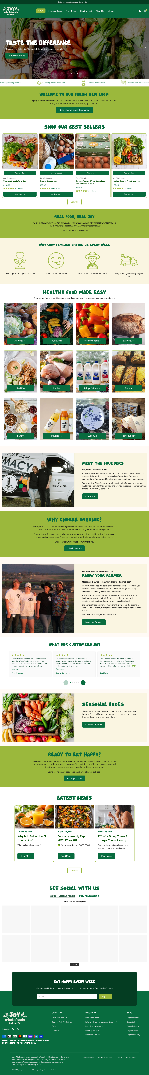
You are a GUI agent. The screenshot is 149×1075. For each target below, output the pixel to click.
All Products (20, 340)
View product (20, 173)
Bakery (128, 388)
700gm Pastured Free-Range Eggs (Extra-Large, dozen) (90, 182)
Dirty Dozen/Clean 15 (94, 1026)
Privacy (119, 1057)
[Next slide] (145, 46)
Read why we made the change (74, 110)
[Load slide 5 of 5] (81, 73)
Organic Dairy (133, 1026)
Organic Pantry (133, 1035)
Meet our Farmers (59, 1018)
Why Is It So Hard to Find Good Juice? (33, 838)
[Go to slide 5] (78, 682)
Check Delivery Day (18, 55)
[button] (40, 10)
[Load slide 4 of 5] (77, 73)
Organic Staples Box (48, 181)
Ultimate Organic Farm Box (14, 181)
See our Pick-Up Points (62, 1022)
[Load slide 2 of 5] (71, 73)
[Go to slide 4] (76, 682)
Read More (26, 856)
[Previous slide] (3, 46)
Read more (15, 669)
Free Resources (92, 1018)
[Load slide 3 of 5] (74, 73)
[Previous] (65, 682)
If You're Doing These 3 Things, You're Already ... (113, 838)
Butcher (57, 388)
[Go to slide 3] (74, 682)
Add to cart (20, 194)
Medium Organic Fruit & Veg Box (126, 181)
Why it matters (74, 548)
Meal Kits (20, 388)
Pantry (20, 435)
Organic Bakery (133, 1022)
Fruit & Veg (56, 340)
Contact (55, 1030)
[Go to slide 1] (70, 682)
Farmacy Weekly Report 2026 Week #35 (73, 838)
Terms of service (105, 1057)
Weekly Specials (92, 340)
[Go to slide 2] (72, 682)
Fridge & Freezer (92, 388)
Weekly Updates (92, 1035)
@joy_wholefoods (62, 896)
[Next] (83, 682)
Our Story (90, 496)
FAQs (54, 1026)
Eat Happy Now (74, 778)
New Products (129, 340)
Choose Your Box (93, 724)
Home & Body (128, 435)
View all (74, 201)
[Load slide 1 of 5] (68, 73)
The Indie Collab (50, 1070)
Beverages (56, 435)
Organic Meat (133, 1030)
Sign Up (105, 996)
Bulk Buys (92, 435)
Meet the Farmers (93, 622)
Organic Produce (134, 1018)
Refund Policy (88, 1057)
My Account (131, 1057)
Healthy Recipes (92, 1030)
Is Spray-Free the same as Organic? (101, 1022)
